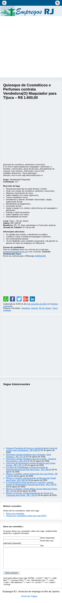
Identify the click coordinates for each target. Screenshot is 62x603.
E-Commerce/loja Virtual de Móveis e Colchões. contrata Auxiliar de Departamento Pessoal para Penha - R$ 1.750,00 (31, 483)
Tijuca (54, 308)
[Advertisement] (31, 47)
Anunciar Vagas (29, 596)
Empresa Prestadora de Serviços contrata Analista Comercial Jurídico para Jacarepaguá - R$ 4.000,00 (31, 449)
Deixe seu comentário (15, 513)
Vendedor (7, 310)
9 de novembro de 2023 (37, 304)
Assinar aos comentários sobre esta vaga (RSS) (26, 516)
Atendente (25, 308)
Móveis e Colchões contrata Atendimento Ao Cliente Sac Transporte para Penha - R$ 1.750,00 (29, 494)
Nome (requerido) (47, 538)
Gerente (34, 308)
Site (42, 546)
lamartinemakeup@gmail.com (15, 252)
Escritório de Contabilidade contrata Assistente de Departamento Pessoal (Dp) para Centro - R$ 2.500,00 (28, 468)
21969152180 (40, 256)
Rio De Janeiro (45, 308)
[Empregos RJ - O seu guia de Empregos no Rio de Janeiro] (31, 11)
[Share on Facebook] (12, 298)
